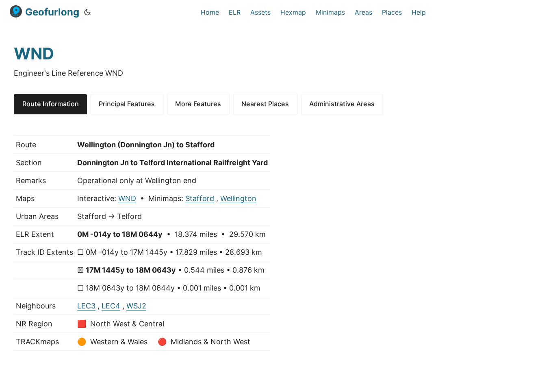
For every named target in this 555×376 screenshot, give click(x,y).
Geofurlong (52, 12)
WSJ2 (136, 306)
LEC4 (111, 306)
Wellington (238, 198)
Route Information (50, 104)
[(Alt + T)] (87, 12)
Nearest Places (265, 104)
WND (127, 198)
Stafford (199, 198)
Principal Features (127, 104)
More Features (198, 104)
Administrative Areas (342, 104)
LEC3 (86, 306)
